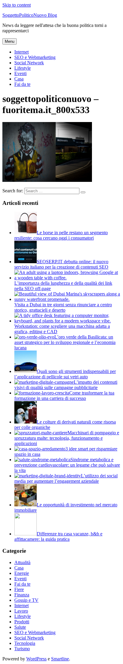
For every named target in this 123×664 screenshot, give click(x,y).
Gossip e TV (26, 600)
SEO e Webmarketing (35, 57)
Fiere (19, 589)
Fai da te (22, 84)
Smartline (60, 658)
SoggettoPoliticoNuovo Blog (29, 15)
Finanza (21, 594)
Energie (21, 573)
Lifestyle (22, 68)
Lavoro (21, 610)
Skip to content (16, 4)
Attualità (22, 562)
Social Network (29, 62)
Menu (9, 41)
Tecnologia (24, 643)
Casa (19, 78)
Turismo (22, 648)
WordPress (36, 658)
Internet (21, 51)
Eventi (20, 73)
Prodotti (21, 621)
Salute (20, 627)
